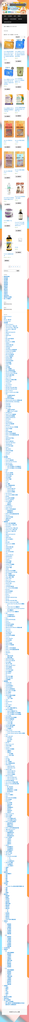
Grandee (7, 758)
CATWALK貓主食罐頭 (10, 725)
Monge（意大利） (8, 319)
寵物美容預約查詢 (7, 22)
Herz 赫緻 (8, 483)
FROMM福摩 (8, 362)
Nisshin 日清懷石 (9, 794)
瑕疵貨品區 (6, 295)
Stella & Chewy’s (8, 316)
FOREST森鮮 (8, 364)
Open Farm (8, 408)
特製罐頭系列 (10, 826)
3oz (9, 858)
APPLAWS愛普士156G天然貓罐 (14, 714)
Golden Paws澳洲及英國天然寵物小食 (15, 886)
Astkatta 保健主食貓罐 (10, 695)
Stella (7, 654)
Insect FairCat (9, 566)
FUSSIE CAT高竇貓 (10, 564)
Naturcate (8, 793)
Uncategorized (7, 321)
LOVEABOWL (9, 684)
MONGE (7, 496)
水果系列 (9, 502)
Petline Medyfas (9, 638)
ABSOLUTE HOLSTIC (10, 332)
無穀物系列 (9, 397)
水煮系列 (9, 840)
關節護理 (9, 924)
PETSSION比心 (9, 422)
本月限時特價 (7, 947)
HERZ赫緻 (8, 367)
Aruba (7, 469)
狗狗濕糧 (6, 279)
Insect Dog (8, 452)
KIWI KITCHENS (9, 775)
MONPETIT (8, 801)
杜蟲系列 (9, 957)
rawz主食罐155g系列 (11, 820)
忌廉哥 (7, 867)
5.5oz (10, 859)
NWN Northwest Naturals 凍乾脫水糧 (14, 400)
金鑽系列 (9, 750)
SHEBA (7, 845)
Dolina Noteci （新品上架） (12, 326)
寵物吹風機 (8, 903)
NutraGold (8, 622)
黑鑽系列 (9, 752)
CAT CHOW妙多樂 (10, 551)
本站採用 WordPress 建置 (14, 1012)
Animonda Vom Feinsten (11, 461)
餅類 (6, 878)
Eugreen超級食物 (9, 356)
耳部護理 (9, 930)
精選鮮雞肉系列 (10, 832)
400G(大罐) (11, 755)
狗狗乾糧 (6, 278)
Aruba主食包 (8, 715)
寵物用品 (6, 289)
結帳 (15, 16)
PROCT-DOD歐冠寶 (10, 423)
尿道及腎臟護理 (10, 952)
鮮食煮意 (7, 520)
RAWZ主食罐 (8, 817)
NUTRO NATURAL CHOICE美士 (13, 401)
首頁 (5, 26)
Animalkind (8, 458)
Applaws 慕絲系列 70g (12, 711)
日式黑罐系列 (10, 848)
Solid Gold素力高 (9, 441)
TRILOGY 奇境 (9, 663)
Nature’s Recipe (9, 390)
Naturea (7, 599)
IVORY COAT (8, 376)
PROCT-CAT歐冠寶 (10, 644)
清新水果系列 (10, 788)
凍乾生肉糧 (9, 657)
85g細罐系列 (10, 864)
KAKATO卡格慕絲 (11, 491)
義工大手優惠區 (7, 298)
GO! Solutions (9, 558)
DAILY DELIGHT (9, 736)
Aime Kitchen (9, 704)
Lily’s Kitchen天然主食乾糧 (12, 588)
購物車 (19, 16)
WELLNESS (8, 449)
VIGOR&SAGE (9, 444)
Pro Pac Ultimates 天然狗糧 (12, 427)
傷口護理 (9, 929)
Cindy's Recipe (9, 730)
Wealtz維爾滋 (8, 671)
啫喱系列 (9, 842)
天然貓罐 (9, 728)
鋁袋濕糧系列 (10, 846)
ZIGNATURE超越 (9, 450)
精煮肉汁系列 (10, 824)
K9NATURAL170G (11, 768)
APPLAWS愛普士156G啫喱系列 (14, 466)
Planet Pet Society (10, 813)
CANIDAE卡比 (9, 346)
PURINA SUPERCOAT (10, 417)
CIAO (7, 553)
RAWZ (7, 430)
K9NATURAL (8, 764)
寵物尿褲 (7, 905)
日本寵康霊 (8, 679)
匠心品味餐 (9, 802)
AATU (7, 330)
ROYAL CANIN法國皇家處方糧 (12, 435)
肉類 (6, 875)
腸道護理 (9, 954)
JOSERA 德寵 (9, 567)
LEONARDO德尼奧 (10, 586)
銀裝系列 (9, 805)
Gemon (7, 480)
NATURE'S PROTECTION (11, 389)
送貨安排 (6, 19)
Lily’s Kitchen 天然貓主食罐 (12, 782)
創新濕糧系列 (10, 512)
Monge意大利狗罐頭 (10, 498)
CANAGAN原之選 (9, 345)
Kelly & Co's (8, 378)
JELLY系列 (9, 739)
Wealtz (7, 447)
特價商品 (6, 294)
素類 (6, 880)
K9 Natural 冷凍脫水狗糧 (11, 379)
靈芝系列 (9, 962)
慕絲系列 (9, 741)
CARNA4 (7, 343)
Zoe (6, 455)
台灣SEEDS (8, 518)
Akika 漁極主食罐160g (12, 708)
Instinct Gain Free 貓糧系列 (13, 607)
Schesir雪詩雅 (9, 501)
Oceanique (8, 403)
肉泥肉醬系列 (8, 873)
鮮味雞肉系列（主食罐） (12, 790)
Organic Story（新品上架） (12, 529)
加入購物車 (7, 63)
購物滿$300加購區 (8, 297)
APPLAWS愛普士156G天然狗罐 (14, 468)
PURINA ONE (9, 682)
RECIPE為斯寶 (9, 431)
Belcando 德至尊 (9, 472)
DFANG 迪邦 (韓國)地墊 (11, 919)
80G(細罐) (11, 753)
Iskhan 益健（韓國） (10, 577)
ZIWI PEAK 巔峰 (9, 676)
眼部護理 (9, 932)
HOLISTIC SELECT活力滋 (11, 373)
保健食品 (8, 26)
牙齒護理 (9, 925)
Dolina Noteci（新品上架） (11, 524)
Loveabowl (8, 382)
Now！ (7, 618)
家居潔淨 (7, 899)
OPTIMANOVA (9, 412)
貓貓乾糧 (6, 282)
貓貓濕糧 (6, 284)
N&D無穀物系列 (10, 614)
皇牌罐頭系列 (10, 850)
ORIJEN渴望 (8, 406)
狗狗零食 (6, 281)
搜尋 (18, 270)
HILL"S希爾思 (9, 368)
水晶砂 (7, 992)
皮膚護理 (9, 927)
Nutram (7, 621)
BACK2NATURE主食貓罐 (11, 717)
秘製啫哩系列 (10, 823)
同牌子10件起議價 (9, 1001)
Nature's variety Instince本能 (12, 602)
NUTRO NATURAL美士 (11, 619)
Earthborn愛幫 (9, 357)
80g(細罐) (9, 697)
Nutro (7, 796)
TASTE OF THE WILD (10, 442)
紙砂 (6, 990)
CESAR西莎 (8, 477)
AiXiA (7, 703)
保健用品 (6, 290)
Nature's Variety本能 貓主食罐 (12, 783)
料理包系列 (9, 810)
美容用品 (7, 906)
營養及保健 (9, 960)
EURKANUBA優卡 (9, 360)
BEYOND (8, 340)
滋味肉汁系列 (10, 834)
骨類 (6, 876)
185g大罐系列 (10, 865)
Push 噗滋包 (8, 692)
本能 (5, 318)
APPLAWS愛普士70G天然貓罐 (14, 712)
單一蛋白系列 (10, 786)
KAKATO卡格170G (11, 488)
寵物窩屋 (7, 895)
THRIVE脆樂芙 (9, 667)
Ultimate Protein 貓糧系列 (13, 611)
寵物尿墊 (7, 902)
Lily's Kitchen (9, 384)
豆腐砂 (7, 987)
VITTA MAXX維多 (9, 446)
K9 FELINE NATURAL (10, 581)
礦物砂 (7, 988)
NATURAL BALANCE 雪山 (11, 387)
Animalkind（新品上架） (11, 329)
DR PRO (7, 742)
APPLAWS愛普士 (9, 465)
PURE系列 (9, 738)
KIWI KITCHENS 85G (12, 777)
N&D (7, 393)
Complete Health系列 (12, 856)
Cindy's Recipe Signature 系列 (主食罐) (16, 733)
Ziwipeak (8, 453)
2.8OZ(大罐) (9, 723)
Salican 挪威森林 (9, 831)
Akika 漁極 (8, 706)
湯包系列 (9, 809)
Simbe (7, 436)
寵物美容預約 (7, 276)
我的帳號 (10, 16)
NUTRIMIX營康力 (9, 625)
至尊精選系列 (10, 807)
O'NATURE (8, 405)
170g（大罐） (10, 698)
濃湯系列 (9, 504)
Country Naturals (9, 352)
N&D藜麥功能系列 (11, 395)
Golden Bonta (9, 507)
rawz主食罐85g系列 (11, 818)
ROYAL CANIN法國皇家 (11, 433)
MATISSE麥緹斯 (9, 591)
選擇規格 (7, 260)
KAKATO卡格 (8, 381)
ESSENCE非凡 (9, 359)
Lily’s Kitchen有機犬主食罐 (12, 494)
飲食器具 (7, 913)
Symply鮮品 (8, 662)
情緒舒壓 (9, 933)
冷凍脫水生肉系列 (11, 409)
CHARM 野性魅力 (9, 685)
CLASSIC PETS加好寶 (11, 351)
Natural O (8, 596)
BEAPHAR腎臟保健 (10, 719)
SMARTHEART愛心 (10, 438)
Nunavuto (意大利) (10, 499)
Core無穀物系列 (10, 861)
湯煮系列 (9, 843)
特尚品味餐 (9, 804)
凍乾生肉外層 (10, 656)
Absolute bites (9, 463)
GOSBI (7, 365)
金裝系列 (9, 812)
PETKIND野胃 (9, 640)
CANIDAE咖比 (9, 476)
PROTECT (8, 425)
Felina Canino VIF (10, 744)
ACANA (7, 333)
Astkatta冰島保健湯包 (10, 689)
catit (6, 545)
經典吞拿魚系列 (10, 835)
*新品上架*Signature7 (10, 829)
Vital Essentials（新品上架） (12, 528)
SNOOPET (8, 439)
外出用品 (7, 900)
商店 (5, 16)
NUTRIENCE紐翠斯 (10, 398)
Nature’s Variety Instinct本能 (12, 392)
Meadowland (8, 386)
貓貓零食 (6, 286)
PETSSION (8, 419)
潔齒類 (7, 881)
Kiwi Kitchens (9, 493)
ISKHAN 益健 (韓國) (10, 375)
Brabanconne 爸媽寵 (10, 341)
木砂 (6, 995)
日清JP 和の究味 (9, 678)
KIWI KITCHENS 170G (12, 779)
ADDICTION (8, 335)
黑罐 (6, 870)
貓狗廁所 (7, 916)
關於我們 (20, 19)
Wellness (8, 515)
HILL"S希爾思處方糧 (10, 370)
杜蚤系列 (7, 914)
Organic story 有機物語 (11, 414)
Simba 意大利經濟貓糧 (11, 523)
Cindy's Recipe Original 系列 (13, 731)
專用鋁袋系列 (10, 510)
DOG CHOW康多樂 (10, 354)
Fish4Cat (8, 559)
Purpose (7, 420)
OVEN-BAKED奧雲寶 (10, 416)
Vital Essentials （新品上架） (12, 327)
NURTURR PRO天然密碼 (11, 798)
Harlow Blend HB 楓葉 (11, 690)
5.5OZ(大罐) (9, 722)
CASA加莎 (8, 348)
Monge (7, 594)
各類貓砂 (6, 287)
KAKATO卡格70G (11, 490)
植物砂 (7, 993)
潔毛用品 (7, 918)
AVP (6, 337)
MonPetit (8, 589)
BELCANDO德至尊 (10, 338)
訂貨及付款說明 (13, 19)
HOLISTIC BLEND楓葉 (11, 371)
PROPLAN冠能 (9, 428)
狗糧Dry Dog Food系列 (12, 411)
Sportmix (8, 651)
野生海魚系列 (10, 791)
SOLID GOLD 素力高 (10, 660)
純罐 (6, 869)
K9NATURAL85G (11, 766)
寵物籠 (7, 897)
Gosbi (7, 482)
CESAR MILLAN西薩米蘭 (11, 349)
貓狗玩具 (7, 908)
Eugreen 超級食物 (10, 460)
